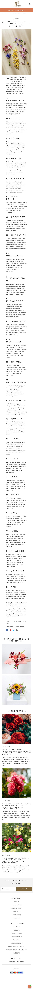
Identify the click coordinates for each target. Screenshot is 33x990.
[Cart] (29, 4)
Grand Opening (16, 914)
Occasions (16, 918)
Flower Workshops (16, 936)
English (16, 968)
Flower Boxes (16, 911)
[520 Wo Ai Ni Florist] (16, 729)
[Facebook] (7, 630)
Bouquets (16, 901)
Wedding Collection (16, 908)
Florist (13, 626)
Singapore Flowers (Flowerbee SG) (16, 949)
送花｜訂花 (16, 953)
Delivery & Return (17, 933)
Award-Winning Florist (16, 943)
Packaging (17, 930)
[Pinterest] (10, 630)
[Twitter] (13, 630)
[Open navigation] (3, 4)
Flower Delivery (5, 14)
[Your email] (8, 889)
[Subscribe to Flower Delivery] (17, 630)
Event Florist (16, 940)
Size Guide (16, 927)
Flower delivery (20, 626)
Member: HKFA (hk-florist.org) (16, 946)
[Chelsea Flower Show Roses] (16, 783)
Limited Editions (16, 905)
